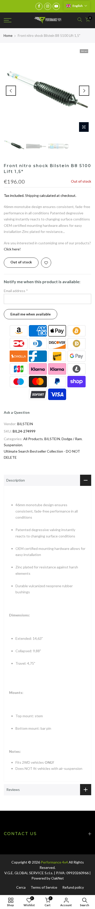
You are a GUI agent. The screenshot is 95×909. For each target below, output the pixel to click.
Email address (16, 291)
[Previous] (11, 91)
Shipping (32, 195)
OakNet (57, 878)
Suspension (13, 445)
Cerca (21, 887)
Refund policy (73, 887)
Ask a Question (17, 412)
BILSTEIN (25, 424)
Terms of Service (44, 887)
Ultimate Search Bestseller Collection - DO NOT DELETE (42, 454)
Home (8, 36)
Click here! (12, 249)
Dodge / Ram (72, 439)
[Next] (84, 91)
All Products (33, 439)
